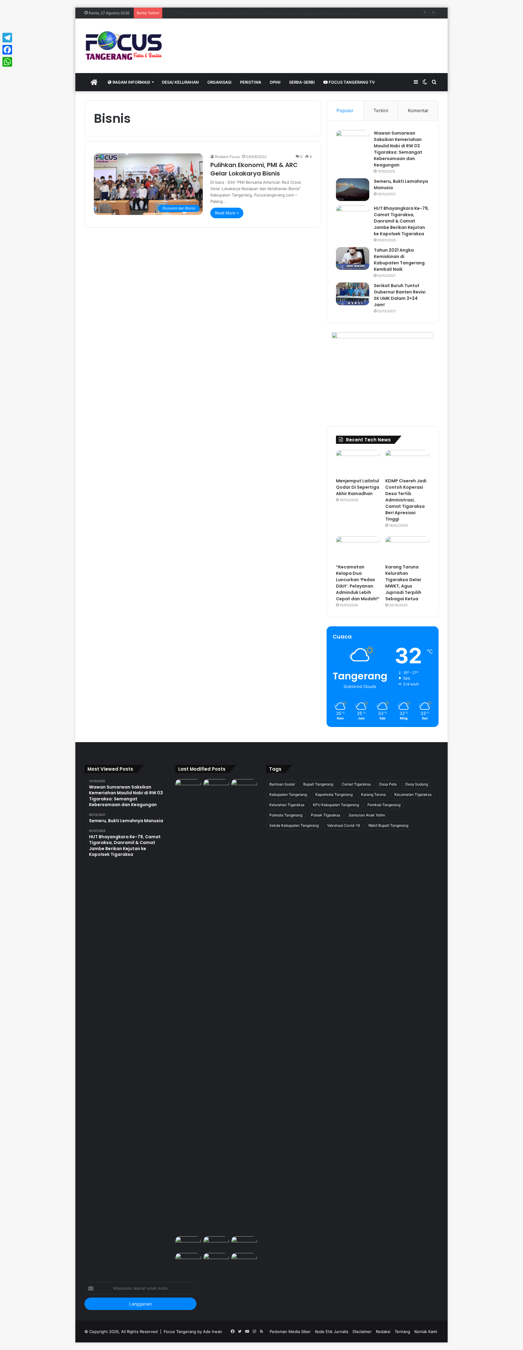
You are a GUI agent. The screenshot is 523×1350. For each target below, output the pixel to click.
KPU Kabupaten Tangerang (336, 804)
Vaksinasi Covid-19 (343, 825)
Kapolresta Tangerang (334, 794)
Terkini (380, 110)
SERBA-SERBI (302, 82)
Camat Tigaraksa (356, 784)
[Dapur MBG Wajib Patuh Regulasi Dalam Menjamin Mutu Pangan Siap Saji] (244, 1260)
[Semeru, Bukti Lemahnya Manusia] (352, 189)
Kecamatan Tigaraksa (413, 794)
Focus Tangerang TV (351, 82)
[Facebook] (7, 50)
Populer (345, 110)
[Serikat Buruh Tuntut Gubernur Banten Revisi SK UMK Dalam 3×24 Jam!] (352, 294)
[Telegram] (7, 38)
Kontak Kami (425, 1331)
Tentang (402, 1331)
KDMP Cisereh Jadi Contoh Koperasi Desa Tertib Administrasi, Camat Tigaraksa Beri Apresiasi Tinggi (405, 500)
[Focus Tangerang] (123, 46)
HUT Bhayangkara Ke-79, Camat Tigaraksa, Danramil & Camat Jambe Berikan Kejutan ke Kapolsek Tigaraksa (401, 221)
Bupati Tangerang (318, 784)
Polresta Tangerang (285, 815)
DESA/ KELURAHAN (180, 82)
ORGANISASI (219, 82)
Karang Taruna (373, 794)
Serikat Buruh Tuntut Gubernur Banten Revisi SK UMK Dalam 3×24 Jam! (400, 295)
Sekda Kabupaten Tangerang (294, 825)
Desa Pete (388, 784)
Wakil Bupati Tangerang (388, 825)
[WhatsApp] (7, 62)
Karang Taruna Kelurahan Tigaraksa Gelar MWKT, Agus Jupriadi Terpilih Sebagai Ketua (403, 583)
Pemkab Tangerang (383, 804)
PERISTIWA (250, 82)
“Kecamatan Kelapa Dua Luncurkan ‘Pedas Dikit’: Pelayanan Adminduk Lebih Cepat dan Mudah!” (254, 12)
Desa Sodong (416, 784)
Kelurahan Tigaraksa (286, 804)
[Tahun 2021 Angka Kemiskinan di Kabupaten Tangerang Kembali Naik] (352, 258)
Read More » (227, 212)
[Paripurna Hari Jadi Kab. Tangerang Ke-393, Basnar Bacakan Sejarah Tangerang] (188, 1260)
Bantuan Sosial (282, 784)
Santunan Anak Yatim (367, 815)
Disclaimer (362, 1331)
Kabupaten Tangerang (288, 794)
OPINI (275, 82)
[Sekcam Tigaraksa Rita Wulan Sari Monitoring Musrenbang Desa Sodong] (244, 1243)
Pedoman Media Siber (290, 1331)
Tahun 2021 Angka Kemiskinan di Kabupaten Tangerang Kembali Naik (399, 259)
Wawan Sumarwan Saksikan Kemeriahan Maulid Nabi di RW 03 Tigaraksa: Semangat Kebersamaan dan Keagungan (398, 149)
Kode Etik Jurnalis (331, 1331)
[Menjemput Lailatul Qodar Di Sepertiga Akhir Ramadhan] (358, 462)
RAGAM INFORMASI (131, 82)
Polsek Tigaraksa (325, 815)
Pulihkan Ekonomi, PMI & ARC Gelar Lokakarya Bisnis (254, 169)
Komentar (418, 110)
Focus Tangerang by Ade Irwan (193, 1331)
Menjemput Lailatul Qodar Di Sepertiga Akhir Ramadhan (357, 487)
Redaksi (383, 1331)
